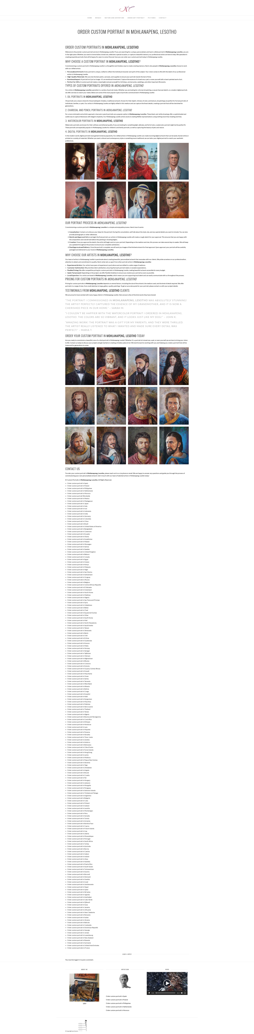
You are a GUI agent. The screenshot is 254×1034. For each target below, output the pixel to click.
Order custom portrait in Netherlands (80, 491)
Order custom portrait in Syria (77, 602)
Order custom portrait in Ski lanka (78, 892)
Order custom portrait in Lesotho (78, 808)
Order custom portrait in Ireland (78, 856)
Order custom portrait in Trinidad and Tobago (82, 793)
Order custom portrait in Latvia (78, 755)
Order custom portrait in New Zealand (80, 938)
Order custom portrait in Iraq (77, 831)
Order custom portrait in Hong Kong (79, 752)
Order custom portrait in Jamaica (78, 907)
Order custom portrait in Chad (77, 610)
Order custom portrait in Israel (77, 882)
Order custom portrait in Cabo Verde (79, 900)
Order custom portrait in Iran (77, 508)
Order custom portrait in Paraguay (79, 788)
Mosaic (98, 18)
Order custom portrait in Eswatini (78, 694)
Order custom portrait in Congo (78, 691)
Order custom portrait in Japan (77, 503)
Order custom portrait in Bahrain (78, 922)
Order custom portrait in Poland (78, 486)
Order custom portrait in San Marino (79, 572)
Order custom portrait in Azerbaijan (79, 897)
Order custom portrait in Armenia (78, 821)
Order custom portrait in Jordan (78, 933)
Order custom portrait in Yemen (78, 712)
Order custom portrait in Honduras (79, 724)
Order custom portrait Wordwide (78, 496)
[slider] (165, 992)
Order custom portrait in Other (78, 615)
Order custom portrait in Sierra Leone (80, 707)
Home (90, 18)
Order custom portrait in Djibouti (78, 902)
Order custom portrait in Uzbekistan (79, 605)
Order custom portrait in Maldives (79, 595)
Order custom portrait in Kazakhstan (79, 539)
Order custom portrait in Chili (77, 635)
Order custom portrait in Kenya (78, 564)
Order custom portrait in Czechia (78, 851)
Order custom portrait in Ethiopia (78, 722)
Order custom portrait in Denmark (79, 877)
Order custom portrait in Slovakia (78, 734)
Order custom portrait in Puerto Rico (79, 864)
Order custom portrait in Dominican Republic (82, 927)
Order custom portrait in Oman (78, 676)
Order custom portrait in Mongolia (79, 785)
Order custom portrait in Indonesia (79, 511)
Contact (162, 18)
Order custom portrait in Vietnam (78, 656)
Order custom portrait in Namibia (78, 861)
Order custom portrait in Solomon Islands (81, 790)
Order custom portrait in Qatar (77, 889)
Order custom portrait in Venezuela (79, 630)
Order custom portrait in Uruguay (78, 577)
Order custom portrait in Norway (78, 648)
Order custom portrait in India (77, 514)
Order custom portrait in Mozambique (80, 836)
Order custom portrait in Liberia (78, 833)
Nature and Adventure (114, 18)
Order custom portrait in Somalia (78, 816)
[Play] (149, 993)
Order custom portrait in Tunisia (78, 818)
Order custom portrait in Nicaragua (79, 544)
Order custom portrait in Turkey (78, 844)
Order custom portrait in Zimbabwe (79, 768)
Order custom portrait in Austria (78, 872)
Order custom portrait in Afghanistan (80, 658)
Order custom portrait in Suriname (79, 943)
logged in (77, 960)
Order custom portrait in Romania (78, 915)
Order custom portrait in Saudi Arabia (80, 625)
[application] (167, 983)
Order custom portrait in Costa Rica (79, 719)
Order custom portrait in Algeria (78, 714)
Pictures (152, 18)
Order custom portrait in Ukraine (78, 920)
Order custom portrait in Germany (79, 516)
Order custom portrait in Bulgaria (78, 798)
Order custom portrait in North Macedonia (81, 623)
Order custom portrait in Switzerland (79, 575)
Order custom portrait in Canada (78, 557)
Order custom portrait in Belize (77, 608)
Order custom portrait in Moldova (78, 757)
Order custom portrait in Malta (77, 646)
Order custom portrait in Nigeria (78, 597)
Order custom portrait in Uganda (78, 894)
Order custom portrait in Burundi (78, 874)
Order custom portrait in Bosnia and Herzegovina (84, 717)
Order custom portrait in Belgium (78, 582)
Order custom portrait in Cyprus (78, 826)
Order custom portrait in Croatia (78, 775)
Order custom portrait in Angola (78, 770)
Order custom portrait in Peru (77, 813)
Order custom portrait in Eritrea (78, 638)
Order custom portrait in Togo (77, 765)
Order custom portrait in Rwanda (78, 940)
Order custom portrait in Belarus (78, 554)
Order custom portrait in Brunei (78, 773)
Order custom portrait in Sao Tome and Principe (83, 600)
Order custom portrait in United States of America (84, 526)
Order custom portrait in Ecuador (78, 534)
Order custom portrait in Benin (77, 633)
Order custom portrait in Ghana (78, 536)
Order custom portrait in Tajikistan (79, 653)
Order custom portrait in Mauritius (79, 702)
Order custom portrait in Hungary (78, 780)
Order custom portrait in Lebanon (78, 783)
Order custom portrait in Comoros (79, 663)
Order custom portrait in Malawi (78, 541)
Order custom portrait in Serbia (78, 679)
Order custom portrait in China (77, 521)
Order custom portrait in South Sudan (80, 867)
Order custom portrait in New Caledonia (81, 912)
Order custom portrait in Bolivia (78, 689)
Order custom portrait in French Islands (80, 828)
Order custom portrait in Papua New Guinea (82, 760)
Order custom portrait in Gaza (77, 905)
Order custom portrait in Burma (78, 849)
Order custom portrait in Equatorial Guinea (82, 613)
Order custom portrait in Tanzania (78, 681)
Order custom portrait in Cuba (77, 801)
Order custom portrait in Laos (77, 727)
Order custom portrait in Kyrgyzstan (79, 699)
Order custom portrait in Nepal (77, 887)
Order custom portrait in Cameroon (79, 531)
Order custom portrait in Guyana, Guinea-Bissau (83, 668)
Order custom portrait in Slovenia (78, 762)
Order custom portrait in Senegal (78, 651)
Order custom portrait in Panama (78, 732)
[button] (167, 983)
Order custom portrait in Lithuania (79, 910)
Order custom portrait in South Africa (80, 841)
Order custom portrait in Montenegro (80, 811)
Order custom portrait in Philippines (79, 488)
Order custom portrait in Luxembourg (80, 935)
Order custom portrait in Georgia (78, 930)
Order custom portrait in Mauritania (79, 674)
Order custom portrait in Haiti (77, 696)
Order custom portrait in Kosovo (78, 643)
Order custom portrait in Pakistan (78, 704)
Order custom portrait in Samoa (78, 547)
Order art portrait (136, 18)
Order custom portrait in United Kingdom (81, 552)
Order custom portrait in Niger (77, 569)
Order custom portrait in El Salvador (79, 587)
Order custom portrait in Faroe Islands (80, 750)
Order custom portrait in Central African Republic (84, 585)
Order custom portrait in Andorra (78, 742)
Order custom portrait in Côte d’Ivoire (80, 747)
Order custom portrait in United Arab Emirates (83, 945)
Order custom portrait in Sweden (78, 549)
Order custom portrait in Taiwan (78, 628)
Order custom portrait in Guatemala (79, 641)
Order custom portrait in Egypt (77, 559)
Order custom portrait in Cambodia (79, 925)
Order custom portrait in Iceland (78, 806)
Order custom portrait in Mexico (78, 498)
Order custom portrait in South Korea (80, 618)
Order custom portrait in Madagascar (80, 501)
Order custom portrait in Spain (77, 483)
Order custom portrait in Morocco (78, 493)
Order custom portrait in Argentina (79, 795)
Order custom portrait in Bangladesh (79, 529)
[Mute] (182, 993)
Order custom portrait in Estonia (78, 666)
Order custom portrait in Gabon (78, 854)
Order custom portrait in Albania (78, 686)
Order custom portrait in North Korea (80, 592)
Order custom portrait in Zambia (78, 740)
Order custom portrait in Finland (78, 803)
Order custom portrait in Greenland (79, 590)
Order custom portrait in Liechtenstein (80, 884)
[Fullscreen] (185, 993)
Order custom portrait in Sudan (78, 917)
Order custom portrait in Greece (78, 562)
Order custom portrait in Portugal (78, 839)
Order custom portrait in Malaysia (78, 567)
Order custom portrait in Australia (79, 846)
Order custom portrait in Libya (77, 859)
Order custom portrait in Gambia (78, 879)
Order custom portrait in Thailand (78, 709)
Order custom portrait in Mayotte (78, 729)
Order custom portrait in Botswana (79, 745)
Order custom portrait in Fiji (76, 778)
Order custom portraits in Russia (78, 580)
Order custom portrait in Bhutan (78, 661)
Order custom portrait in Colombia (79, 519)
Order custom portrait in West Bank (79, 684)
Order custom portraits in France (78, 948)
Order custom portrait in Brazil (77, 524)
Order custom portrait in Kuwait (78, 671)
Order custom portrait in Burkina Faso (80, 823)
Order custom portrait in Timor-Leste (80, 737)
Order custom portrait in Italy (77, 506)
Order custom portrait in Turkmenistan (80, 869)
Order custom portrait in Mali (77, 620)
